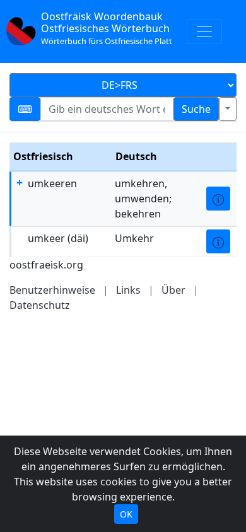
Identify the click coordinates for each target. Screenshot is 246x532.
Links (128, 290)
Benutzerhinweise (52, 290)
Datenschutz (39, 305)
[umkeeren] (218, 199)
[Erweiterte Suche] (228, 109)
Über (173, 290)
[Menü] (204, 31)
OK (126, 514)
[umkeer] (218, 241)
